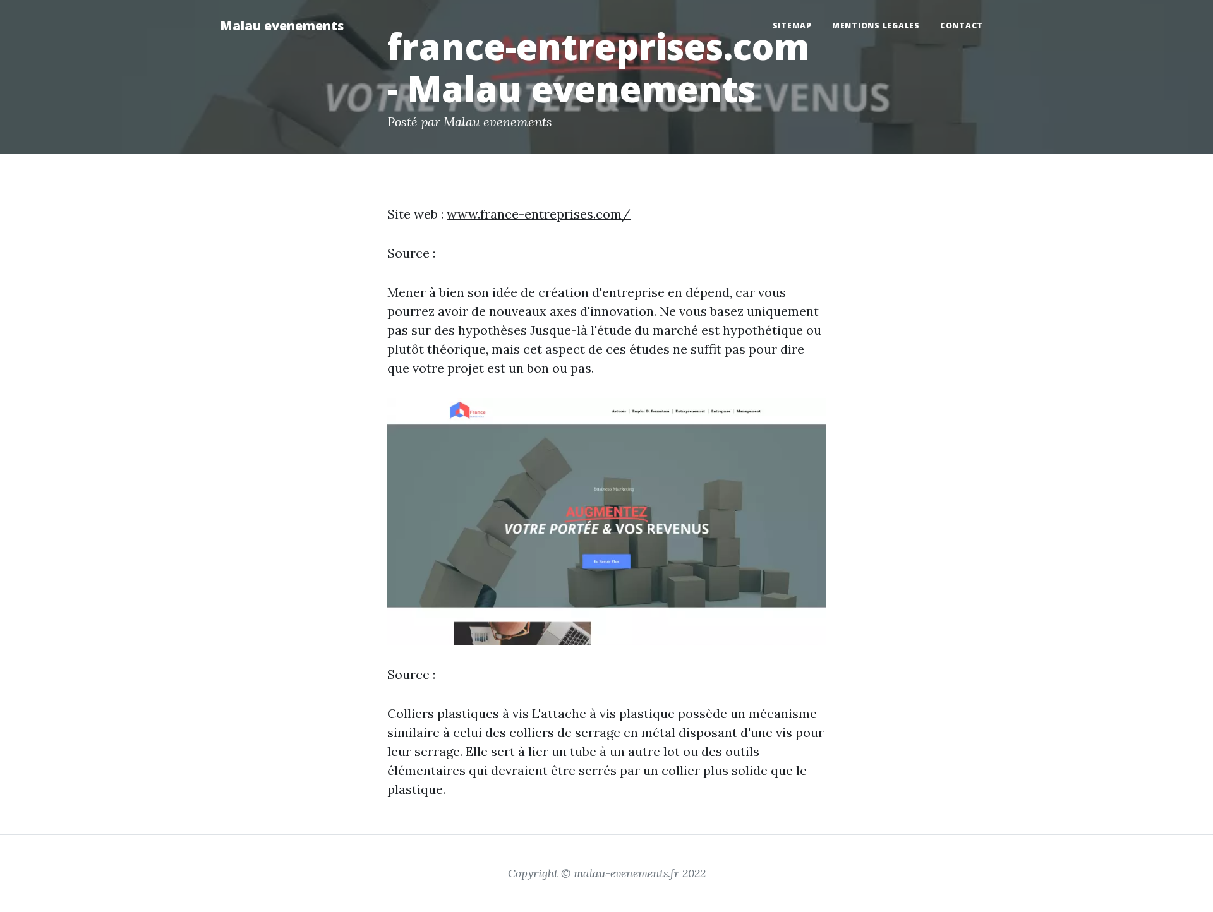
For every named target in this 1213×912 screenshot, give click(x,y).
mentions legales (876, 25)
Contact (961, 25)
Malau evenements (282, 25)
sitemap (792, 25)
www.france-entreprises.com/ (539, 214)
